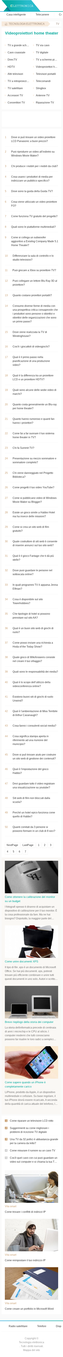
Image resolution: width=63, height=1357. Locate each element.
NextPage (12, 845)
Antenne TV (43, 95)
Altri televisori (15, 74)
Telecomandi (43, 81)
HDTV (11, 66)
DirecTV (12, 59)
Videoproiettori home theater (47, 66)
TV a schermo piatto (47, 59)
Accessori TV (15, 95)
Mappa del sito (31, 1350)
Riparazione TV (45, 102)
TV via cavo (42, 45)
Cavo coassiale (16, 52)
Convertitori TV (16, 102)
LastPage (27, 845)
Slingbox (41, 88)
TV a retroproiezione (19, 81)
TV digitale (42, 52)
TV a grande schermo (19, 45)
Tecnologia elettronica (27, 23)
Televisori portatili (46, 74)
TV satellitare (15, 88)
